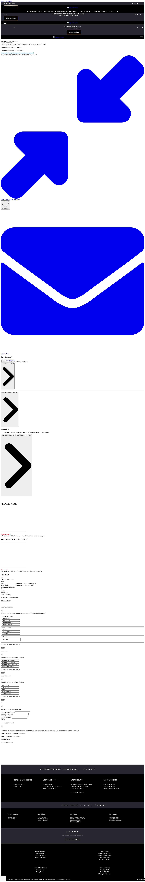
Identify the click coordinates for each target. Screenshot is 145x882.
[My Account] (138, 3)
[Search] (132, 3)
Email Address (7, 624)
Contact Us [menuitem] (113, 11)
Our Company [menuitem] (94, 11)
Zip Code (5, 633)
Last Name (6, 620)
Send (2, 647)
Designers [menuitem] (73, 11)
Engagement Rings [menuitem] (34, 11)
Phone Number (7, 622)
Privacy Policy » (18, 786)
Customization (6, 693)
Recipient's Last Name (8, 662)
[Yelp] (95, 769)
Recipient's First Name (8, 660)
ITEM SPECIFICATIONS (8, 363)
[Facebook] (84, 769)
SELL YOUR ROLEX (11, 7)
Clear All (8, 600)
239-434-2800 (11, 360)
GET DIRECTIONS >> (77, 792)
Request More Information (26, 53)
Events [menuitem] (104, 11)
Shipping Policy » (19, 784)
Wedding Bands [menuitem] (50, 11)
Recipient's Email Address (9, 664)
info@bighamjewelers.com (111, 788)
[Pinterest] (92, 769)
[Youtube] (89, 769)
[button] (5, 23)
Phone (4, 689)
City (4, 629)
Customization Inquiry (6, 53)
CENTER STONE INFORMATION (10, 392)
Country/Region (7, 631)
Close (2, 600)
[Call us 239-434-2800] (14, 27)
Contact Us (16, 53)
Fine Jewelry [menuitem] (62, 11)
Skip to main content (6, 1)
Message (6, 639)
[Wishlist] (135, 3)
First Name (6, 618)
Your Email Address (8, 666)
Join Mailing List (68, 769)
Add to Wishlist (5, 208)
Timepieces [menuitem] (83, 11)
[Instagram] (87, 769)
